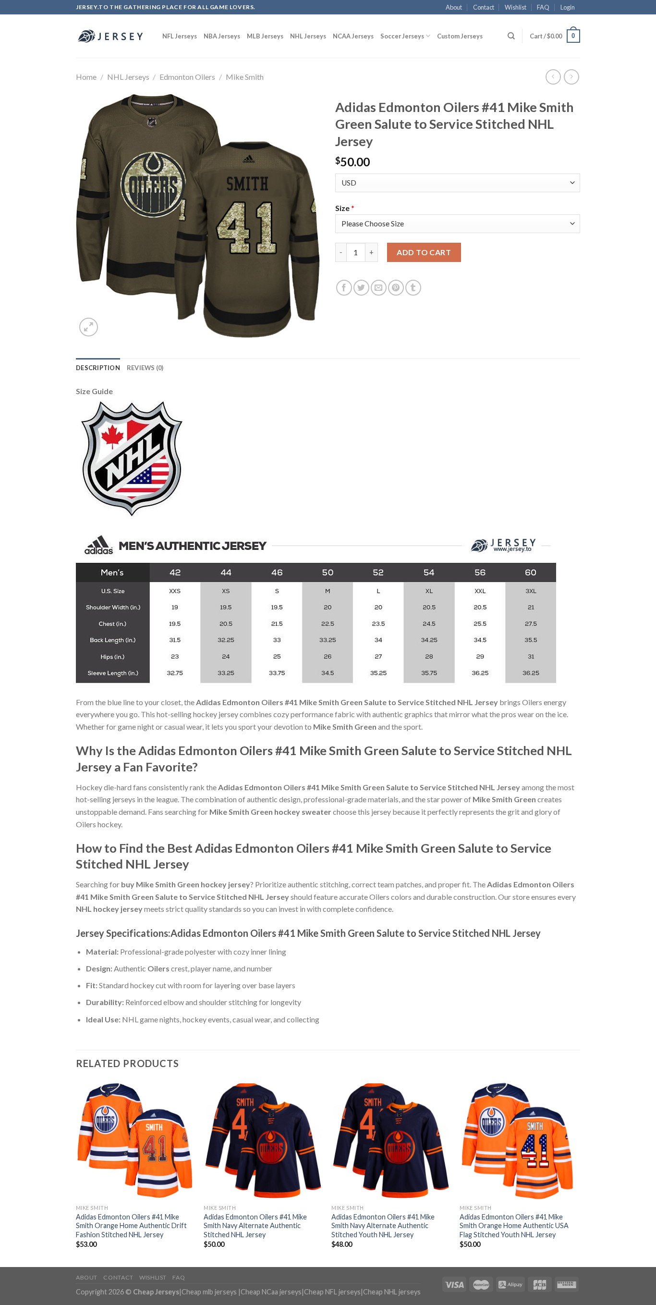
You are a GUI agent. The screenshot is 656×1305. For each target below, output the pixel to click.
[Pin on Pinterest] (396, 288)
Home (86, 76)
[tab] (98, 367)
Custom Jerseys (460, 36)
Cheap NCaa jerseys (271, 1292)
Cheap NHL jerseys (392, 1292)
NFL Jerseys (179, 36)
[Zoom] (88, 327)
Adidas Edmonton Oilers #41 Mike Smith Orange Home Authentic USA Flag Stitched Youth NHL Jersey (514, 1226)
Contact (483, 7)
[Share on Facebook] (344, 288)
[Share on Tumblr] (413, 288)
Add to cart (424, 252)
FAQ (543, 7)
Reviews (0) (145, 368)
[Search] (511, 36)
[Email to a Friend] (379, 288)
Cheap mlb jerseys (209, 1292)
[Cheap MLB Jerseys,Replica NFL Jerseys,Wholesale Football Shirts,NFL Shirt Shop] (112, 36)
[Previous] (76, 1173)
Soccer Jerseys (402, 36)
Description (98, 368)
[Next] (577, 1173)
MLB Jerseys (265, 36)
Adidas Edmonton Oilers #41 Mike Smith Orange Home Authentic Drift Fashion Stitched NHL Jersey (131, 1226)
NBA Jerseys (222, 36)
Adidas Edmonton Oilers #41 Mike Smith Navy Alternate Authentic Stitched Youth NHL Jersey (383, 1226)
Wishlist (515, 7)
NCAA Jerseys (353, 36)
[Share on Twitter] (361, 288)
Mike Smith (245, 76)
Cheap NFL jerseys (332, 1292)
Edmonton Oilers (187, 76)
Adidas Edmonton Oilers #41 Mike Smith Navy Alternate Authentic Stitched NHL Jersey (255, 1226)
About (454, 7)
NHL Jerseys (308, 36)
